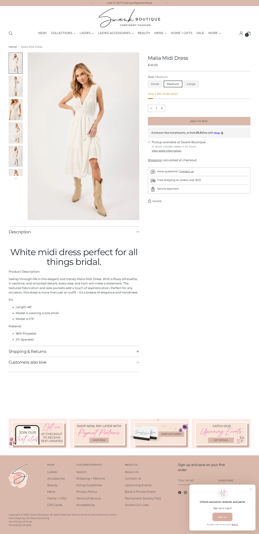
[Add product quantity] (162, 108)
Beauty (52, 485)
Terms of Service (88, 498)
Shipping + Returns (90, 478)
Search (81, 472)
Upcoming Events (138, 485)
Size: (158, 77)
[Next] (167, 3)
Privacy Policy (86, 491)
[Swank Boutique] (129, 17)
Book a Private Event (140, 491)
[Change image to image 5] (16, 156)
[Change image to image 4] (16, 133)
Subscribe (225, 480)
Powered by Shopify (20, 525)
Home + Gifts (57, 498)
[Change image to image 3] (16, 109)
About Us (131, 472)
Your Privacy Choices (20, 521)
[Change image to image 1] (16, 63)
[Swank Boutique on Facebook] (180, 493)
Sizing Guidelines (89, 485)
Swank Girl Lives (137, 505)
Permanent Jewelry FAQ (143, 498)
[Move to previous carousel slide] (239, 400)
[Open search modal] (10, 33)
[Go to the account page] (241, 33)
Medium (173, 84)
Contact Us (133, 478)
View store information (166, 151)
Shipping (155, 160)
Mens (51, 491)
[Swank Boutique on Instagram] (186, 493)
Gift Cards (54, 505)
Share (157, 201)
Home (13, 46)
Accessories (56, 478)
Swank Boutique (39, 514)
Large (191, 84)
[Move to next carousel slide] (248, 399)
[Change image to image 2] (16, 86)
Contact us (187, 171)
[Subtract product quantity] (151, 108)
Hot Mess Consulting (37, 518)
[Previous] (92, 3)
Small (155, 84)
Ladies (52, 472)
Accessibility (85, 505)
